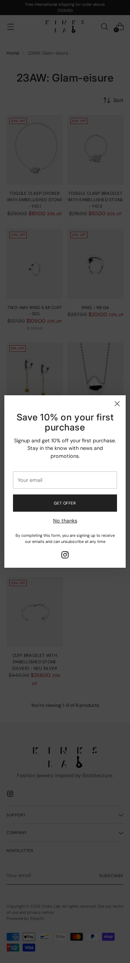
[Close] (117, 403)
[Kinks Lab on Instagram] (65, 556)
